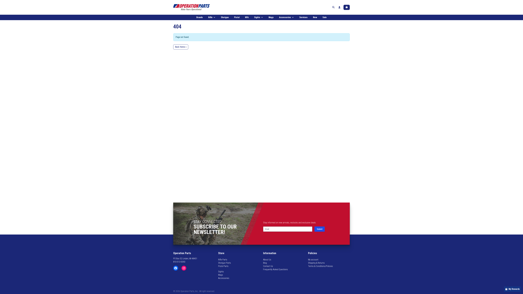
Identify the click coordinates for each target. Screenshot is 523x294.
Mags (271, 17)
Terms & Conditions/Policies (320, 266)
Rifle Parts (222, 259)
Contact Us (268, 266)
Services (303, 17)
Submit (319, 229)
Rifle (210, 17)
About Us (267, 259)
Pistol (237, 17)
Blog (265, 263)
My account (313, 259)
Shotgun (225, 17)
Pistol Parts (223, 266)
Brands (199, 17)
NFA (247, 17)
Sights (257, 17)
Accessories (285, 17)
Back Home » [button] (180, 47)
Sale (325, 17)
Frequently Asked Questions (275, 269)
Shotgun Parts (224, 263)
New (315, 17)
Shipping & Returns (316, 263)
